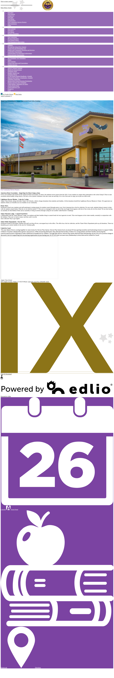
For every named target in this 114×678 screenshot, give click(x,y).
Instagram (2, 378)
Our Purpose (11, 14)
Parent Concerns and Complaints (17, 82)
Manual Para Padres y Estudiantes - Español (20, 78)
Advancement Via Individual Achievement (20, 53)
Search (2, 98)
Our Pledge (11, 19)
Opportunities (11, 20)
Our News (11, 30)
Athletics (10, 45)
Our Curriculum (12, 37)
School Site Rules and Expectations (18, 63)
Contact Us (11, 16)
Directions (38, 667)
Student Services (12, 65)
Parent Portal (14, 509)
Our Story (10, 12)
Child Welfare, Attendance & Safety (18, 84)
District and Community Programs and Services (21, 50)
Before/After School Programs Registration (20, 81)
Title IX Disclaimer (6, 374)
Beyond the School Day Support (17, 47)
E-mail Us (11, 89)
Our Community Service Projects (17, 22)
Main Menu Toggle (6, 8)
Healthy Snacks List (13, 73)
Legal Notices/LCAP (14, 87)
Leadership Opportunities (15, 52)
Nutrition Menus (12, 74)
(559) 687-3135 (32, 281)
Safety (9, 60)
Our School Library (13, 40)
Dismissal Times (12, 71)
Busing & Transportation (15, 70)
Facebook (2, 376)
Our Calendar (11, 29)
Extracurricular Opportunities (16, 55)
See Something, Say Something (17, 58)
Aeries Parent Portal (13, 86)
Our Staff (10, 17)
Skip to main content (6, 1)
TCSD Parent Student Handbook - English (20, 76)
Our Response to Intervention (16, 42)
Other (9, 25)
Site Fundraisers (12, 24)
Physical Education (13, 38)
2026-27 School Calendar (15, 68)
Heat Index (18, 94)
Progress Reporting (13, 33)
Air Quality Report (8, 94)
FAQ (9, 90)
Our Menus (11, 32)
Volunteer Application (14, 79)
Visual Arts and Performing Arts (17, 48)
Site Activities (12, 61)
